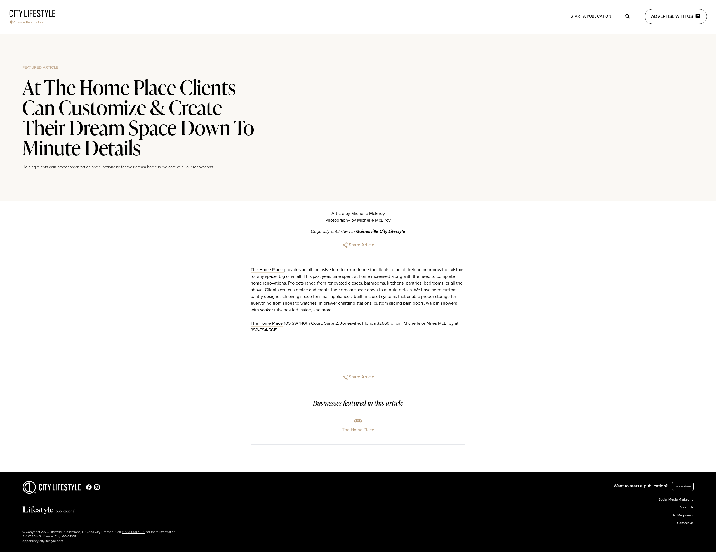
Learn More (683, 486)
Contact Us (685, 523)
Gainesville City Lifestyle (380, 231)
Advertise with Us (672, 16)
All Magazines (683, 515)
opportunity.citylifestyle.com (42, 541)
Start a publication (591, 16)
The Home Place (267, 270)
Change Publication (28, 22)
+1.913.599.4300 (133, 532)
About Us (687, 507)
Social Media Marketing (676, 499)
